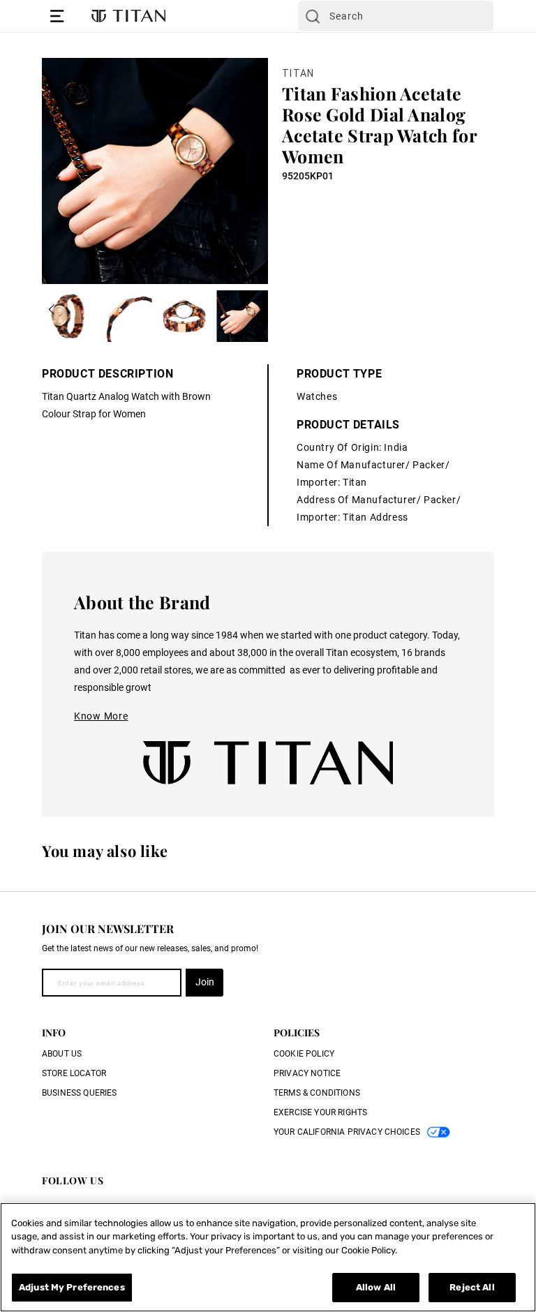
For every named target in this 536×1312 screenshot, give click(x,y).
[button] (57, 16)
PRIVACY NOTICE (307, 1073)
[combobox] (395, 16)
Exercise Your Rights (320, 1112)
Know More (101, 716)
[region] (268, 1257)
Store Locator (74, 1073)
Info (54, 1032)
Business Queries (79, 1093)
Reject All (471, 1287)
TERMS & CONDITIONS (317, 1093)
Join (204, 981)
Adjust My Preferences (72, 1287)
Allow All (376, 1287)
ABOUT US (62, 1054)
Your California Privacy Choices (347, 1132)
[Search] (312, 16)
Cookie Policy (304, 1054)
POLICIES (297, 1032)
